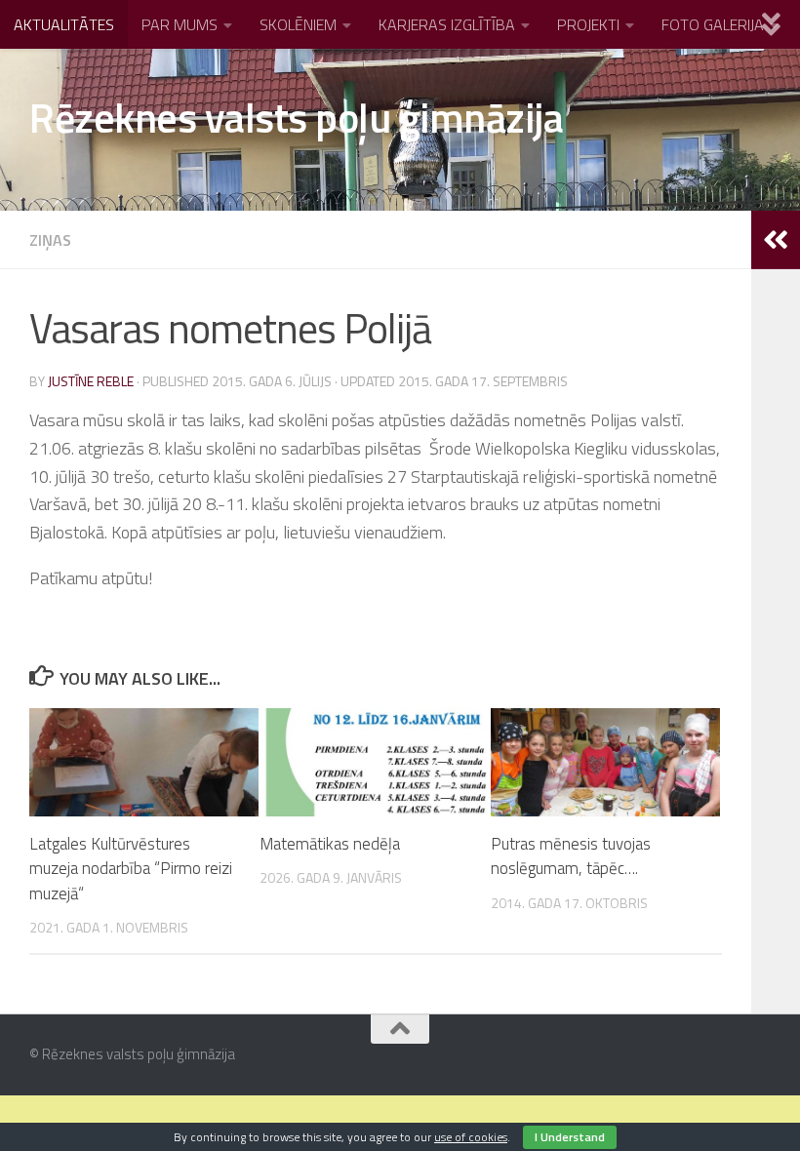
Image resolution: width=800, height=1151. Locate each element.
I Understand (570, 1137)
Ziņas (50, 240)
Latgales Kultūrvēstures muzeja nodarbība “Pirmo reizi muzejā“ (130, 868)
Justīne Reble (91, 381)
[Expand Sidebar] (775, 240)
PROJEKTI (588, 24)
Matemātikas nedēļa (330, 843)
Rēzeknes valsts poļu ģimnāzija (296, 117)
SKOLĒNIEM (298, 24)
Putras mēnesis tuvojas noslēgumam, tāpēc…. (571, 856)
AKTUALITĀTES (64, 24)
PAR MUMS (179, 24)
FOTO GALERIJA (712, 24)
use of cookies (470, 1137)
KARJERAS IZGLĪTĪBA (447, 24)
